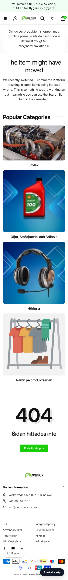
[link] (34, 380)
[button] (5, 18)
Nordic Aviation (29, 574)
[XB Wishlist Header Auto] (53, 18)
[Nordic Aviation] (34, 477)
